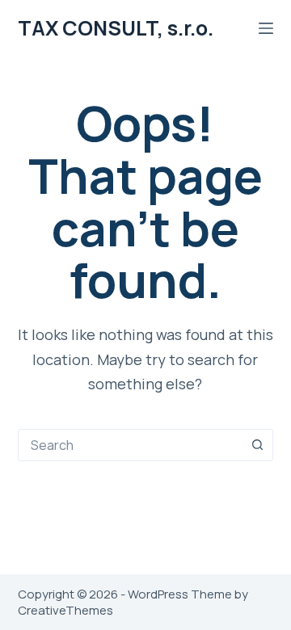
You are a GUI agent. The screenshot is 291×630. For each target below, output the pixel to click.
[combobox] (130, 445)
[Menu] (266, 28)
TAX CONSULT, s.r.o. (115, 28)
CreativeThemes (65, 610)
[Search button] (257, 445)
